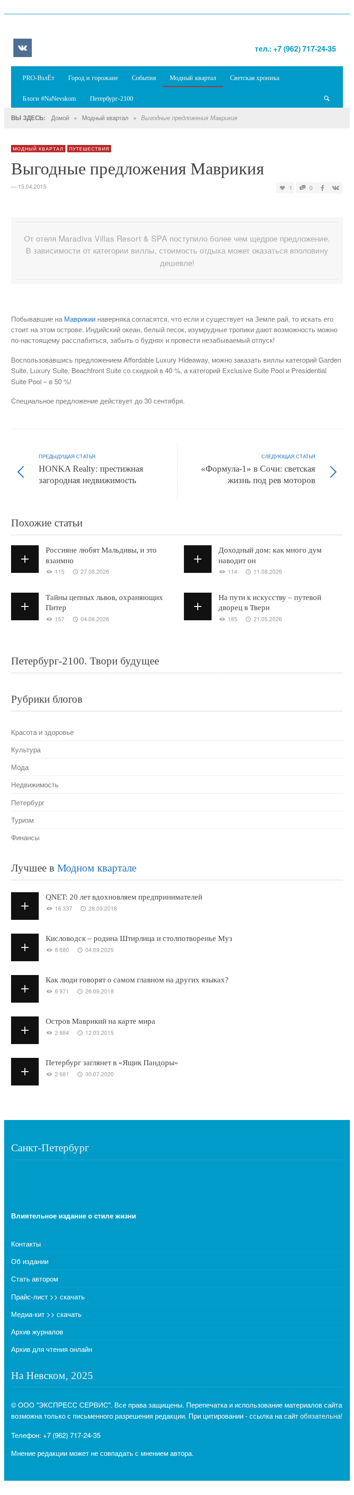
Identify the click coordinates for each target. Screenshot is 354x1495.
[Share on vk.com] (335, 187)
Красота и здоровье (42, 732)
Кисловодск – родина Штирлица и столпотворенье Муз (139, 938)
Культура (26, 749)
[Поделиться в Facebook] (322, 187)
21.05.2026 (268, 619)
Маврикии (79, 318)
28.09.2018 (102, 908)
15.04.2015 (32, 186)
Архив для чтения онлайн (51, 1349)
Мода (20, 767)
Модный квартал (105, 117)
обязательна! (321, 1415)
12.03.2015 (99, 1032)
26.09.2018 (99, 991)
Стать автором (34, 1278)
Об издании (29, 1261)
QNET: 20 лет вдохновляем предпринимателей (124, 897)
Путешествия (89, 148)
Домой (60, 117)
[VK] (22, 48)
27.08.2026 (95, 571)
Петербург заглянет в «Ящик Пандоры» (112, 1062)
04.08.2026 (95, 619)
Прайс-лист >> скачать (48, 1296)
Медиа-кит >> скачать (46, 1314)
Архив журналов (37, 1331)
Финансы (25, 837)
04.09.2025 (99, 949)
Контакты (26, 1243)
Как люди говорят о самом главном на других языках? (137, 980)
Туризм (22, 820)
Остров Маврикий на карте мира (100, 1021)
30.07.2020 (99, 1074)
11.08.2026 (268, 571)
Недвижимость (35, 784)
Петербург (27, 802)
